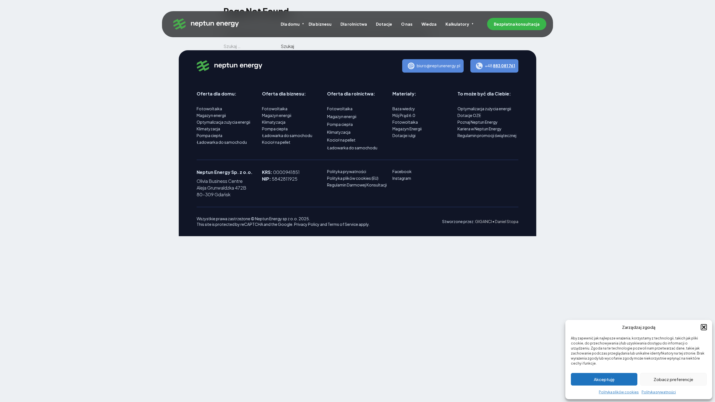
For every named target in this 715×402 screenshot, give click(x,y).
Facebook (402, 171)
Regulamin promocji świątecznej (486, 135)
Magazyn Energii (407, 128)
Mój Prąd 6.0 (403, 115)
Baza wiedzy (403, 108)
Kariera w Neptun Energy (479, 128)
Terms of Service (343, 224)
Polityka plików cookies (619, 392)
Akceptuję (604, 379)
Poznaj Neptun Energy (477, 122)
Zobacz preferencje (673, 379)
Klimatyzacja (208, 128)
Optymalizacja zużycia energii (223, 122)
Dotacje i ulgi (404, 135)
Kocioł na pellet (276, 142)
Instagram (401, 178)
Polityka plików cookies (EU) (352, 178)
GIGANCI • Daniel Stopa (496, 221)
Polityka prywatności (659, 392)
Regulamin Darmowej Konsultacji (357, 184)
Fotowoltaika (209, 108)
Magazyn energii (211, 115)
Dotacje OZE (469, 115)
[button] (704, 327)
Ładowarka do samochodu (222, 142)
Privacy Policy (307, 224)
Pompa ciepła (209, 135)
